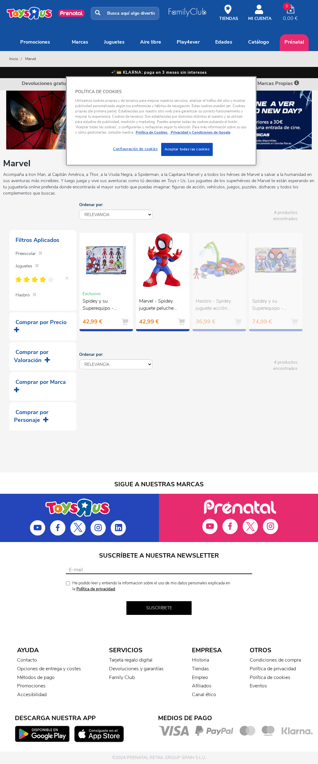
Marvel (30, 58)
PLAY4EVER (188, 42)
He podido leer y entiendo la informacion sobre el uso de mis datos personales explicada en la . (151, 586)
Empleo (200, 677)
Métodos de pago (36, 677)
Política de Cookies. (152, 132)
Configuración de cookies (135, 148)
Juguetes (114, 42)
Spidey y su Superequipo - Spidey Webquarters (267, 305)
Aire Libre (150, 42)
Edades (223, 42)
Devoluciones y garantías (136, 668)
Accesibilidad (32, 694)
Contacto (27, 660)
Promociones (35, 42)
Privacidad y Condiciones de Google (200, 132)
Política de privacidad (95, 589)
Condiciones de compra (275, 660)
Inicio (13, 58)
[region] (161, 121)
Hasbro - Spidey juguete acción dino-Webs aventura (213, 305)
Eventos (258, 685)
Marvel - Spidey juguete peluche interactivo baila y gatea (158, 305)
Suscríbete (159, 608)
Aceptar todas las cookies (187, 149)
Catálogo (258, 42)
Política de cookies (270, 677)
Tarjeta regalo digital (130, 660)
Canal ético (204, 694)
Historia (200, 660)
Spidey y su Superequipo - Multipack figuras (101, 305)
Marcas (80, 42)
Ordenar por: (91, 205)
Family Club (122, 677)
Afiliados (201, 685)
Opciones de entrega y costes (49, 668)
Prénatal (294, 42)
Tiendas (200, 668)
